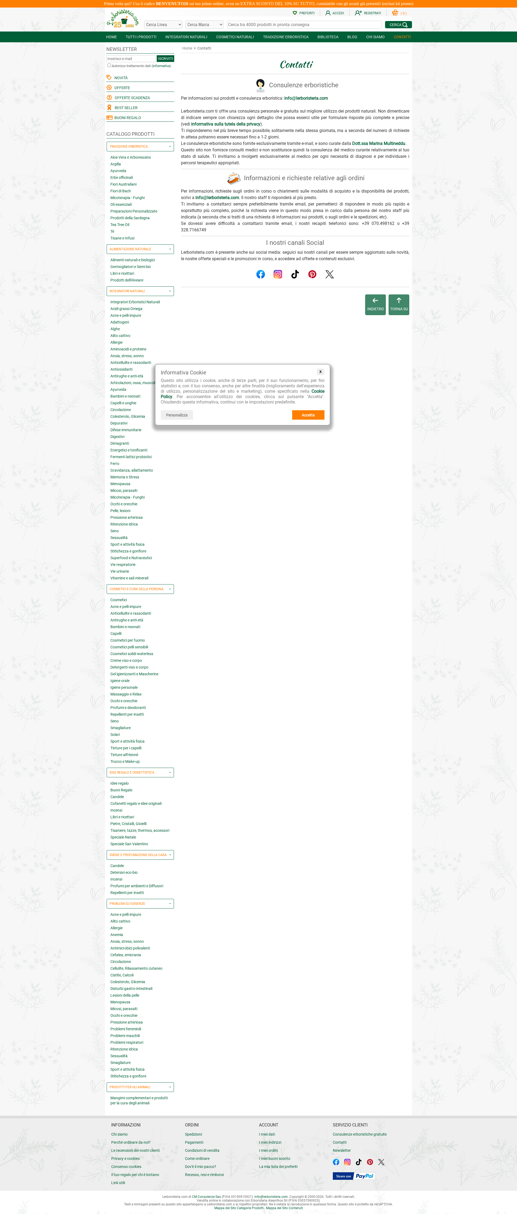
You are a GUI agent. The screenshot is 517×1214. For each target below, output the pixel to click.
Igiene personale (124, 687)
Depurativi (118, 423)
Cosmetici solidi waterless (131, 654)
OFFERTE (121, 88)
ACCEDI (338, 13)
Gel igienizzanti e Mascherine (134, 674)
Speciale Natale (123, 837)
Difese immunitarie (125, 430)
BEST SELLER (125, 108)
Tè (112, 231)
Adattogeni (119, 322)
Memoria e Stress (124, 477)
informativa (161, 66)
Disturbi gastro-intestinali (131, 988)
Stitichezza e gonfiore (128, 551)
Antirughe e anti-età (126, 376)
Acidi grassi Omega (126, 309)
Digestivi (117, 436)
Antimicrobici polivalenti (130, 948)
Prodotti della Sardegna (130, 218)
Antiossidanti (121, 369)
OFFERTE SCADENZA (131, 98)
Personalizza (177, 415)
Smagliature (120, 728)
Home (187, 48)
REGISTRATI (372, 13)
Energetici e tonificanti (128, 450)
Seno (114, 531)
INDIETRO (375, 309)
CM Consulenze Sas (206, 1197)
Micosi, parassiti (123, 490)
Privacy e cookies (125, 1158)
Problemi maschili (125, 1036)
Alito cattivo (120, 335)
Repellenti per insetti (127, 714)
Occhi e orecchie (123, 504)
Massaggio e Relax (126, 694)
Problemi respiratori (126, 1042)
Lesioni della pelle (124, 995)
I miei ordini (268, 1150)
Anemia (116, 935)
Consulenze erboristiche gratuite (360, 1134)
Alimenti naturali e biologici (132, 260)
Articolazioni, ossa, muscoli (132, 383)
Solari (115, 734)
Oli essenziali (121, 204)
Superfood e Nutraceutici (131, 558)
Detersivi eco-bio (124, 872)
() (404, 13)
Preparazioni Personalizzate (133, 211)
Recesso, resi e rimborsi (204, 1175)
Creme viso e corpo (126, 660)
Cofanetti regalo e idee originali (136, 803)
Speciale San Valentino (129, 844)
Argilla (115, 164)
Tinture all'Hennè (124, 755)
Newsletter (342, 1150)
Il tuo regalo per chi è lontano (135, 1175)
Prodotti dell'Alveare (126, 280)
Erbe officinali (121, 177)
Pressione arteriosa (126, 517)
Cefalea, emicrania (125, 955)
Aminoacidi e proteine (128, 349)
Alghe (115, 329)
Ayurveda (118, 171)
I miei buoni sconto (274, 1158)
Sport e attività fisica (127, 544)
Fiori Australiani (123, 184)
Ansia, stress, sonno (127, 356)
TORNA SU (399, 309)
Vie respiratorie (122, 564)
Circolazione (120, 410)
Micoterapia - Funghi (127, 198)
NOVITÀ (120, 78)
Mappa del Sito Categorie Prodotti (239, 1208)
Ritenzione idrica (124, 524)
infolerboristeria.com (306, 98)
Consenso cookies (126, 1166)
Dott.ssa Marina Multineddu (378, 143)
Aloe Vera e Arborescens (130, 157)
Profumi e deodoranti (128, 707)
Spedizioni (193, 1134)
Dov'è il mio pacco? (200, 1166)
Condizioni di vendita (202, 1150)
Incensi (116, 810)
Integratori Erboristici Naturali (135, 302)
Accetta (308, 415)
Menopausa (120, 484)
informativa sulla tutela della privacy (225, 124)
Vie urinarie (119, 571)
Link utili (118, 1183)
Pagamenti (194, 1142)
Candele (117, 797)
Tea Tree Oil (119, 224)
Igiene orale (120, 681)
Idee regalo (119, 783)
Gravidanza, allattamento (131, 470)
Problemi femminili (125, 1029)
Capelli (115, 633)
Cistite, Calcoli (122, 975)
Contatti (340, 1142)
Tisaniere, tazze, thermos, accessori (139, 830)
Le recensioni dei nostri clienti (135, 1150)
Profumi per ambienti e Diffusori (136, 886)
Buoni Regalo (121, 790)
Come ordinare (197, 1158)
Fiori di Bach (120, 191)
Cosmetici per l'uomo (127, 640)
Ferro (114, 463)
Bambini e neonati (125, 396)
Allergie (116, 342)
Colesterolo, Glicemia (127, 416)
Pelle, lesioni (120, 511)
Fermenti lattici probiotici (131, 457)
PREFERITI (307, 13)
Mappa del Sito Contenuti (284, 1208)
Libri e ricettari (122, 273)
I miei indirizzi (270, 1142)
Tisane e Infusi (122, 238)
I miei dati (267, 1134)
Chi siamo (119, 1134)
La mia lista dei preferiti (278, 1166)
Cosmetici (118, 600)
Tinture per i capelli (125, 748)
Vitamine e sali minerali (129, 578)
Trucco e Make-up (125, 761)
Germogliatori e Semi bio (130, 267)
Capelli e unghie (123, 403)
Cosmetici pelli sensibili (129, 647)
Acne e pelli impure (125, 315)
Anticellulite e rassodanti (130, 362)
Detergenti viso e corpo (129, 667)
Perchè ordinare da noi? (131, 1142)
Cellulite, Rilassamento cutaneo (136, 968)
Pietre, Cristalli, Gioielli (128, 824)
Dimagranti (119, 443)
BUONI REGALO (127, 118)
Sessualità (119, 537)
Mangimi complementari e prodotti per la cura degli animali (139, 1100)
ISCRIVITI (165, 59)
